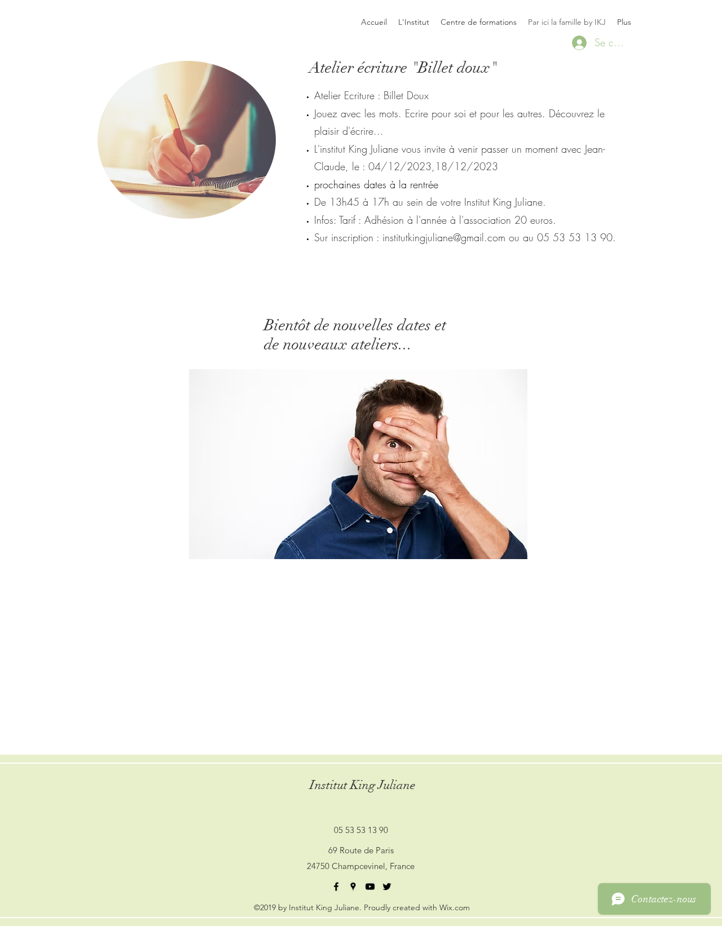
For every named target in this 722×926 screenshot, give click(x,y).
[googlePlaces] (353, 886)
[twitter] (387, 886)
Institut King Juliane (362, 784)
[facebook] (336, 886)
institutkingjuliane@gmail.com (443, 237)
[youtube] (370, 886)
